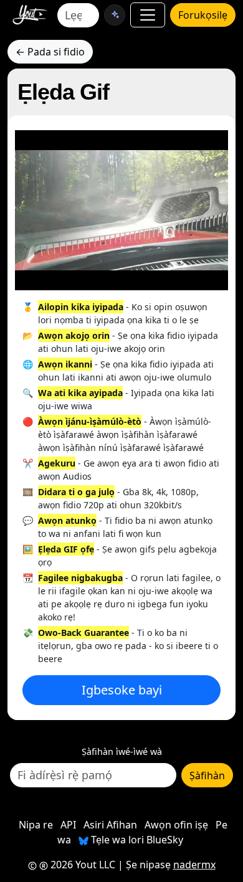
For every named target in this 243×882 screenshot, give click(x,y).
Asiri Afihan (110, 825)
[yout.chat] (114, 15)
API (68, 825)
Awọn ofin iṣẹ (176, 825)
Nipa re (36, 825)
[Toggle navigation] (147, 14)
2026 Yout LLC (81, 864)
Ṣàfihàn (207, 775)
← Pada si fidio (50, 52)
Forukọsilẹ (202, 15)
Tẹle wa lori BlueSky (135, 839)
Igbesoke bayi (122, 689)
